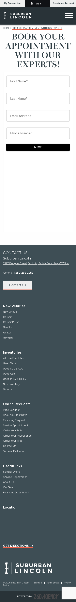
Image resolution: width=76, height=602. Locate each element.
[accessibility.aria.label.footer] (46, 596)
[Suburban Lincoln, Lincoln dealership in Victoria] (19, 16)
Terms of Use (53, 583)
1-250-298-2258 (23, 273)
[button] (12, 3)
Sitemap (38, 583)
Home (6, 28)
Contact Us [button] (17, 285)
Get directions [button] (16, 545)
